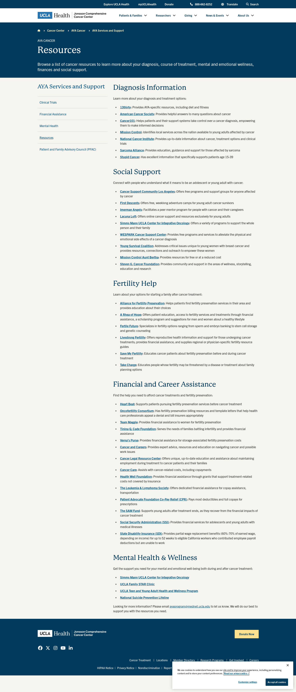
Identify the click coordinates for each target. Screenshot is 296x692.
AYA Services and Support (108, 30)
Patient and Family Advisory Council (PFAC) (68, 149)
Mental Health (49, 126)
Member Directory (184, 660)
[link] (40, 648)
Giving (188, 15)
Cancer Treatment (140, 660)
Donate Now (246, 634)
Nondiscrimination (149, 668)
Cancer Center (55, 30)
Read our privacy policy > (236, 673)
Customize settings (247, 681)
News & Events (215, 15)
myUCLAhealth (147, 4)
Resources (46, 138)
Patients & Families (130, 15)
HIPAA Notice (105, 668)
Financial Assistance (53, 114)
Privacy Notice (125, 668)
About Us (243, 15)
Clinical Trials (48, 102)
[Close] (288, 665)
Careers (254, 660)
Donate (169, 4)
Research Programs (212, 660)
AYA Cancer (78, 30)
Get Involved (236, 660)
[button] (117, 4)
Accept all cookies (277, 682)
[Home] (38, 30)
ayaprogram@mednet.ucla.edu (190, 606)
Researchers (163, 15)
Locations (162, 660)
